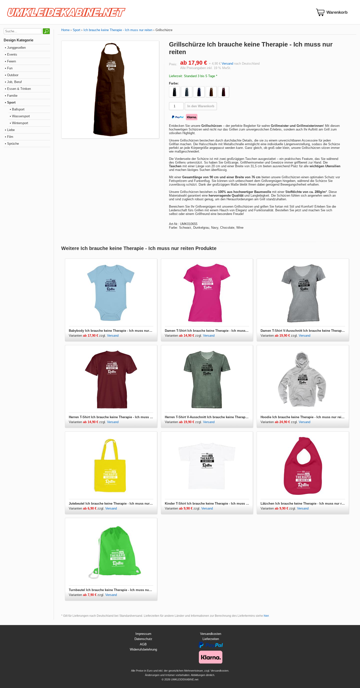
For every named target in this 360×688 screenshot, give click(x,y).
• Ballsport (17, 109)
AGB (143, 644)
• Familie (11, 95)
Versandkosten (210, 634)
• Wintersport (19, 123)
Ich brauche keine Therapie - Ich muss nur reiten (118, 30)
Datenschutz (143, 639)
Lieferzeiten (211, 639)
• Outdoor (11, 75)
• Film (9, 137)
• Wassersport (20, 116)
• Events (11, 54)
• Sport (10, 102)
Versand (227, 63)
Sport (76, 30)
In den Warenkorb (200, 106)
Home (65, 30)
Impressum (143, 634)
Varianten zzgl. (88, 335)
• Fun (8, 68)
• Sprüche (12, 143)
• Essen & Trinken (18, 89)
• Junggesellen (15, 47)
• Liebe (10, 130)
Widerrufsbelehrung (143, 649)
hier (266, 615)
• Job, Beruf (13, 82)
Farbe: (174, 83)
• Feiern (10, 61)
